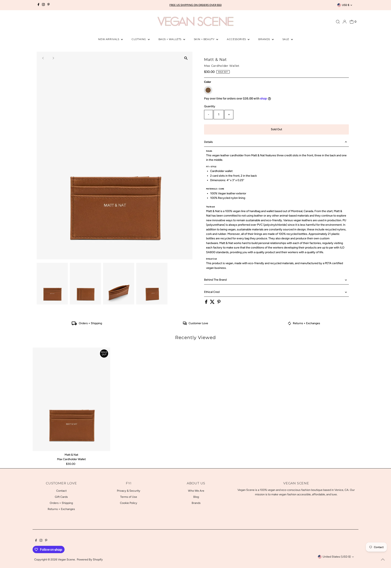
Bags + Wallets (170, 39)
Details (208, 142)
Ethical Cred (212, 292)
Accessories (237, 39)
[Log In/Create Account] (344, 22)
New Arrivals (109, 39)
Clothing (139, 39)
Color (207, 82)
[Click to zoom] (185, 58)
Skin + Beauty (204, 39)
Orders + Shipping (90, 323)
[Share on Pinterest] (219, 303)
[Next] (53, 58)
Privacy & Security (128, 490)
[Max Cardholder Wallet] (71, 399)
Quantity (209, 106)
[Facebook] (38, 5)
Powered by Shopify (90, 559)
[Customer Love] (185, 324)
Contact (61, 490)
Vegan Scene (66, 559)
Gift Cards (61, 497)
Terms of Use (128, 497)
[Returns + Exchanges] (289, 324)
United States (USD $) (337, 556)
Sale (286, 39)
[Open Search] (338, 22)
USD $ (345, 5)
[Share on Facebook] (206, 303)
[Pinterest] (48, 5)
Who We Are (196, 490)
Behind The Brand (215, 279)
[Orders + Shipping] (74, 324)
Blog (196, 497)
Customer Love (198, 323)
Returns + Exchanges (306, 323)
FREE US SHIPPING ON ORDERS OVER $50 (195, 5)
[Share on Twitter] (212, 303)
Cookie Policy (128, 503)
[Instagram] (43, 5)
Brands (264, 39)
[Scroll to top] (383, 560)
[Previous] (43, 58)
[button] (208, 90)
